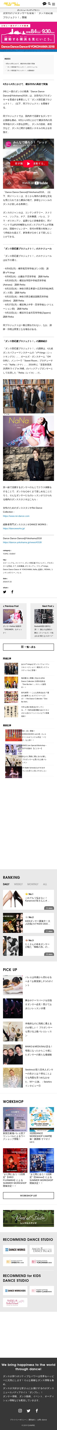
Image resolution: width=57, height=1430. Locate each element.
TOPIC (5, 554)
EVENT (13, 554)
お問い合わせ (42, 1420)
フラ (38, 566)
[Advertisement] (25, 803)
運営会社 (31, 1420)
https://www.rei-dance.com (16, 516)
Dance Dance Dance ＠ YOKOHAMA (17, 569)
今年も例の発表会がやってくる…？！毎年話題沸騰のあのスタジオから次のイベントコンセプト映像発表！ (35, 711)
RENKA (47, 569)
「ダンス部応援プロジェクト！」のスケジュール (21, 67)
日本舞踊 (20, 566)
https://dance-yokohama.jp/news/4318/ (22, 542)
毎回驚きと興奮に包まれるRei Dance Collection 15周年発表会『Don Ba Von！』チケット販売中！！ (33, 682)
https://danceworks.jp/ (14, 528)
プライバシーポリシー (18, 1420)
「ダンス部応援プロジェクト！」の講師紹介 (20, 70)
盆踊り (40, 569)
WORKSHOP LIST (28, 1195)
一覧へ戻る (30, 647)
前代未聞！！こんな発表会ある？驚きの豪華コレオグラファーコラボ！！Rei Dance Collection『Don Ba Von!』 (35, 697)
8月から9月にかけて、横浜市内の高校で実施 (20, 63)
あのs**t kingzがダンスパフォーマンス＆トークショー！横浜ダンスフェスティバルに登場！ (35, 667)
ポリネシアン (30, 566)
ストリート (19, 563)
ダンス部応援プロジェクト (35, 563)
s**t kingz (44, 566)
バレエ (18, 573)
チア (14, 566)
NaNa (35, 569)
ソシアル (10, 563)
